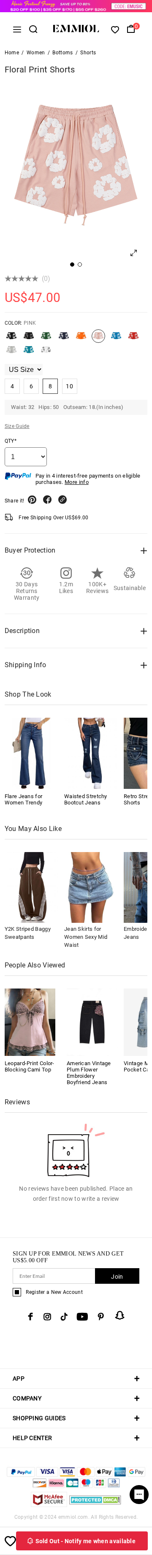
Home (12, 53)
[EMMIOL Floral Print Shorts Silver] (11, 353)
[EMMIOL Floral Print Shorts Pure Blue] (116, 339)
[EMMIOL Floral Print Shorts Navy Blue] (63, 339)
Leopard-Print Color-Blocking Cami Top (29, 1066)
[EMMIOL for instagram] (47, 1316)
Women (36, 53)
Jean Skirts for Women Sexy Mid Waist (85, 937)
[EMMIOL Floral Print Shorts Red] (133, 339)
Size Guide (17, 426)
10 (69, 386)
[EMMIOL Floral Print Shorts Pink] (98, 339)
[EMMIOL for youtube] (82, 1316)
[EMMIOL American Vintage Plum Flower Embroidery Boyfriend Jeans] (92, 1022)
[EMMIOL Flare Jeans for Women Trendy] (31, 753)
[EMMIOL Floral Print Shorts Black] (11, 339)
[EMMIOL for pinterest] (101, 1316)
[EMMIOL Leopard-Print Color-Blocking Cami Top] (30, 1022)
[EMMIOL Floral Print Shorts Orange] (81, 339)
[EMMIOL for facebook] (30, 1316)
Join (117, 1276)
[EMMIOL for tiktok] (64, 1316)
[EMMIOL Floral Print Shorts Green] (46, 339)
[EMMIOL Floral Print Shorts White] (46, 353)
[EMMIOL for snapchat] (119, 1315)
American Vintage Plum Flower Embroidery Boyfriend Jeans (89, 1072)
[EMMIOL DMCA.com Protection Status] (95, 1505)
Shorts (88, 53)
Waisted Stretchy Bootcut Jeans (85, 799)
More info (77, 482)
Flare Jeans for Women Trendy (24, 799)
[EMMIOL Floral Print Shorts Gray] (28, 339)
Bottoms (62, 53)
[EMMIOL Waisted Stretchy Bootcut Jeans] (90, 753)
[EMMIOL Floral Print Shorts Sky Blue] (28, 353)
